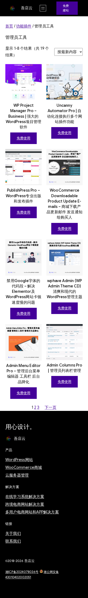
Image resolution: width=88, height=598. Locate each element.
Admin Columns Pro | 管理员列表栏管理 (64, 368)
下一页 (50, 407)
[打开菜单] (43, 8)
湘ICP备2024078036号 (21, 572)
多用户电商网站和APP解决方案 (32, 512)
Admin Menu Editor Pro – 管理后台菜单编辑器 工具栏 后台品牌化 (23, 373)
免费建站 (66, 8)
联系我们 (13, 541)
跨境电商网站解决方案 (24, 504)
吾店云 (27, 8)
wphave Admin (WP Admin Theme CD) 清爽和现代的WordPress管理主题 (64, 288)
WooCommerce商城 (23, 467)
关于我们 (13, 533)
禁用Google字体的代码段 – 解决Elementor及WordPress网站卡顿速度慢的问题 (23, 291)
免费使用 (24, 138)
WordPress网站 (19, 459)
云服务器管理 (17, 475)
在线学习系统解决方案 (24, 496)
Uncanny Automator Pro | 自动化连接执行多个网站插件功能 (64, 113)
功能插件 (24, 26)
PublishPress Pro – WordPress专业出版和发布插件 (23, 195)
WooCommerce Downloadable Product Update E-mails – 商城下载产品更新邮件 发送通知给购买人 (64, 204)
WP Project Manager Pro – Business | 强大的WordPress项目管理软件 (23, 116)
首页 (9, 26)
